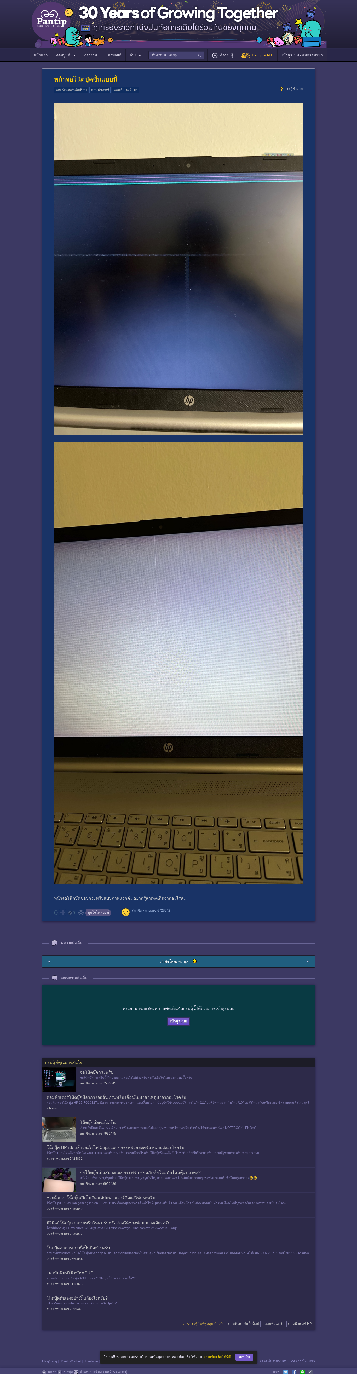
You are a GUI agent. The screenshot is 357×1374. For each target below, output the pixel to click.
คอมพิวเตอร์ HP (125, 90)
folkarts (52, 1108)
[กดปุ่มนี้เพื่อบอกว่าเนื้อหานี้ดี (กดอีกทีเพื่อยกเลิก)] (62, 912)
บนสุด (52, 1371)
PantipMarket (71, 1361)
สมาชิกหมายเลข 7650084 (65, 1259)
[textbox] (176, 55)
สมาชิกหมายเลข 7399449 (65, 1309)
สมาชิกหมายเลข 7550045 (98, 1083)
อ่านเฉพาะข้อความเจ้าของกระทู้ (103, 1371)
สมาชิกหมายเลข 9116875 (65, 1284)
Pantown (91, 1361)
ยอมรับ (244, 1357)
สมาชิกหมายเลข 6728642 (150, 910)
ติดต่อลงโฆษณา (303, 1361)
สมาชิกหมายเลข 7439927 (65, 1234)
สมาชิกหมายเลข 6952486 (98, 1184)
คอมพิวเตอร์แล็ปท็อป (71, 90)
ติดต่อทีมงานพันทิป (273, 1361)
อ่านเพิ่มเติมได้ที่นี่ (217, 1357)
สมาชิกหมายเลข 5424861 (65, 1158)
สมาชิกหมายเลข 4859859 (65, 1209)
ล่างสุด (68, 1371)
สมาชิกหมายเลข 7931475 (98, 1133)
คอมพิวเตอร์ (100, 90)
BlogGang (49, 1361)
